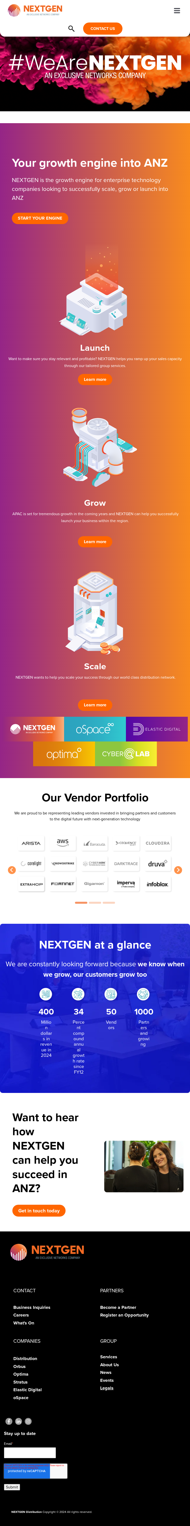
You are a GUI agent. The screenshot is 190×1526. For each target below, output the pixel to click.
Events (107, 1380)
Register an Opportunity (124, 1315)
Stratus (20, 1382)
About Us (109, 1365)
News (106, 1372)
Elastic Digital (27, 1390)
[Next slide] (178, 870)
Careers (21, 1315)
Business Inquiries (31, 1307)
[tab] (81, 903)
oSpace (20, 1397)
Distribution (25, 1358)
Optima (20, 1374)
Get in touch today (39, 1210)
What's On (23, 1323)
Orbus (19, 1366)
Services (108, 1357)
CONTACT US (103, 28)
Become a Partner (118, 1307)
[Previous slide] (12, 870)
